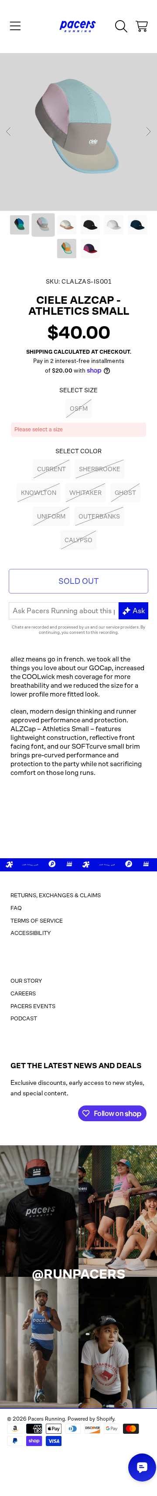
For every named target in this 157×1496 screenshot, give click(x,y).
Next (148, 132)
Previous (9, 132)
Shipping (39, 352)
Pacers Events (32, 1006)
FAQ (16, 908)
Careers (23, 993)
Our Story (26, 980)
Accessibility (30, 933)
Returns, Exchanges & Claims (55, 895)
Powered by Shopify (91, 1419)
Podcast (23, 1018)
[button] (15, 26)
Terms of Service (36, 920)
